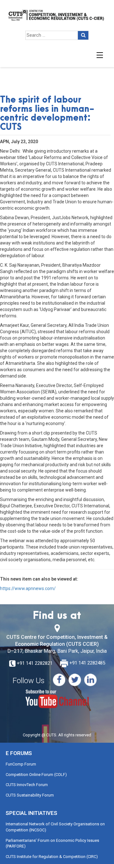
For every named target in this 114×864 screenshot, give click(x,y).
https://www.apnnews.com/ (28, 588)
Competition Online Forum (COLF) (36, 774)
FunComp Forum (21, 764)
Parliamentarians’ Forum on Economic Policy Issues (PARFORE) (52, 843)
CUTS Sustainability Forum (30, 795)
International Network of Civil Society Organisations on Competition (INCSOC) (55, 827)
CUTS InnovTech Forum (27, 784)
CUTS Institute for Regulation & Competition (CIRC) (52, 856)
